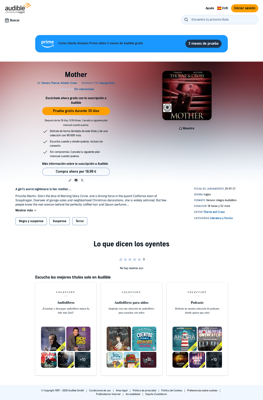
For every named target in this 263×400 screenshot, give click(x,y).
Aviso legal (122, 390)
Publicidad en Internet (108, 394)
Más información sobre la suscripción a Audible (75, 164)
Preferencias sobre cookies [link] (202, 390)
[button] (69, 180)
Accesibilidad (133, 394)
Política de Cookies (172, 390)
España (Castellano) (156, 394)
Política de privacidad (145, 390)
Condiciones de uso (100, 390)
